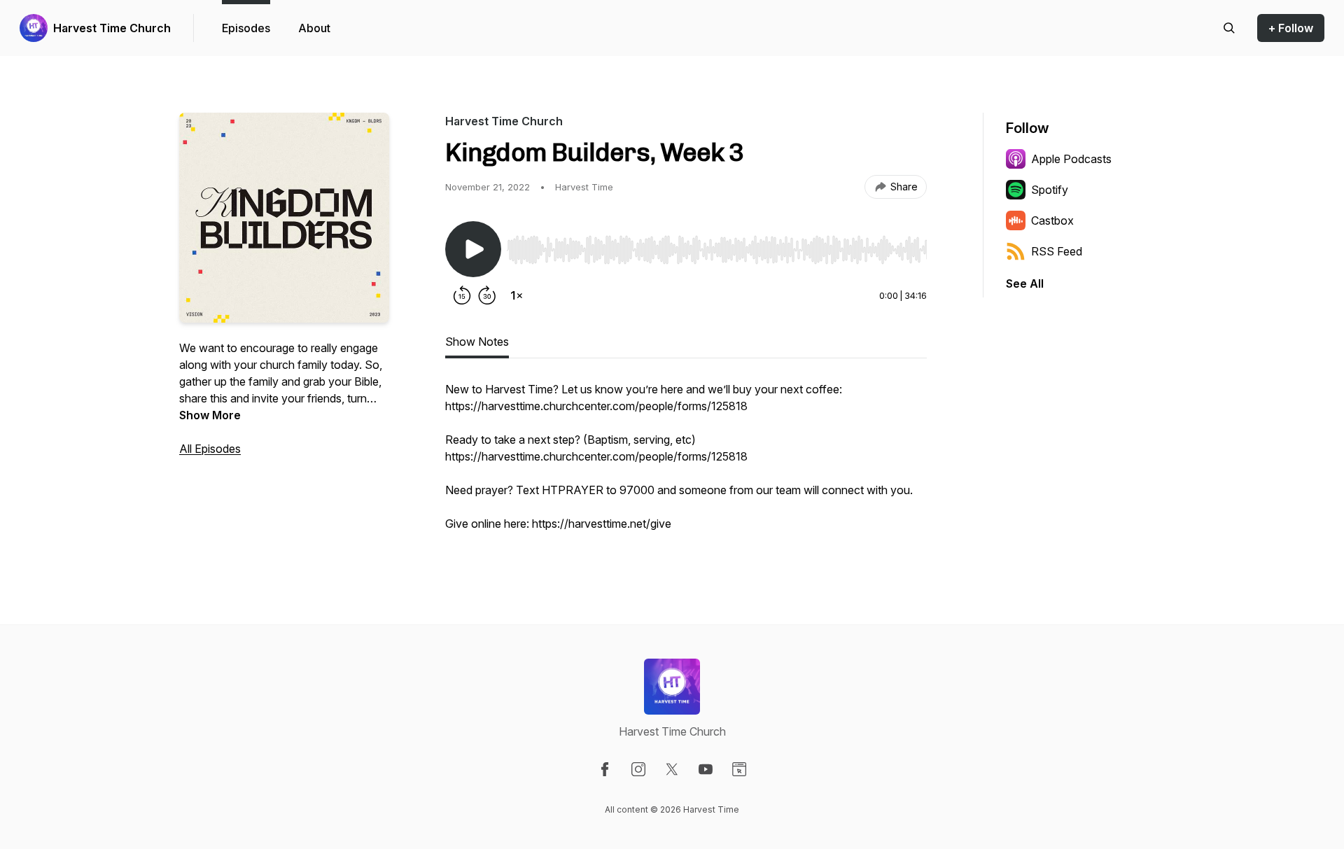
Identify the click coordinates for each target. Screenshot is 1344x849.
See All (1025, 283)
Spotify (1049, 190)
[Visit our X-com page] (672, 769)
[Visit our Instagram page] (638, 769)
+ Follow (1290, 28)
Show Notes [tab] (477, 342)
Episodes (246, 28)
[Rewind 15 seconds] (462, 295)
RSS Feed (1056, 251)
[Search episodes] (1229, 28)
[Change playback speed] (517, 295)
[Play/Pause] (473, 249)
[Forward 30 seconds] (487, 295)
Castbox (1052, 220)
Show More (210, 415)
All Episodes (210, 449)
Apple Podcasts (1071, 159)
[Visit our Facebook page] (605, 769)
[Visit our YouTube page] (706, 769)
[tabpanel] (686, 463)
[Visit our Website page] (739, 769)
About (314, 28)
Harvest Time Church (112, 28)
